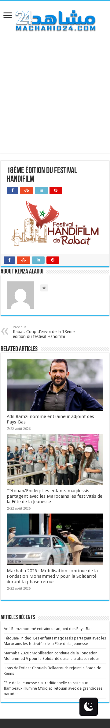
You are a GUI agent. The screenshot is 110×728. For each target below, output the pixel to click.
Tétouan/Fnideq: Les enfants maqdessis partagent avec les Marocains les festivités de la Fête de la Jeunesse (54, 496)
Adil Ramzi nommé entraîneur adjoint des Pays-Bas (48, 628)
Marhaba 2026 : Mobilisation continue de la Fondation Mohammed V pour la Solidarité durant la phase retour (52, 576)
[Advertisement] (55, 98)
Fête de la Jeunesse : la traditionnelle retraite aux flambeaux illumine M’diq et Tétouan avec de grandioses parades (53, 688)
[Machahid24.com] (55, 20)
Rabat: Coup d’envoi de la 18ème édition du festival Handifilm (44, 332)
